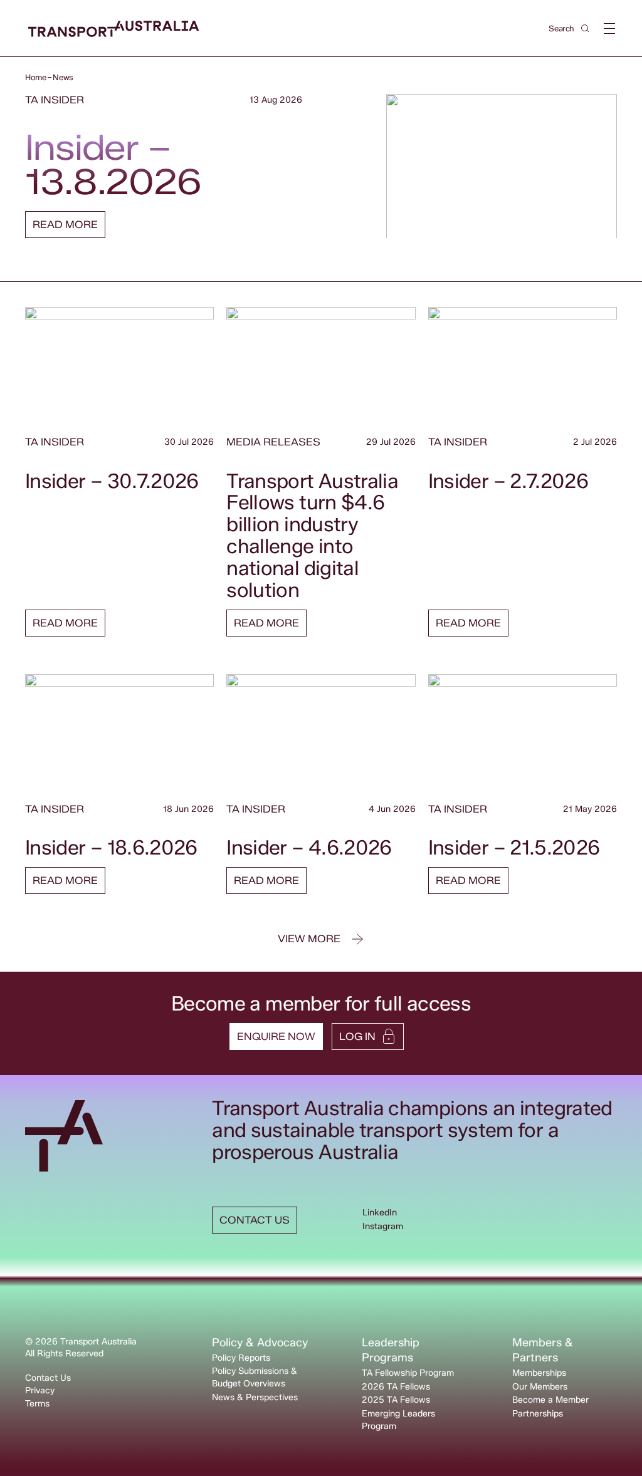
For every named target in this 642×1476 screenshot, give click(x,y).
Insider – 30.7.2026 (112, 481)
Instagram (382, 1226)
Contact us (254, 1220)
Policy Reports (241, 1358)
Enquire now (276, 1036)
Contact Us (48, 1378)
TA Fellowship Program (408, 1373)
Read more (65, 225)
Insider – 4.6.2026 (308, 847)
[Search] (585, 28)
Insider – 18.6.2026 (111, 847)
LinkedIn (379, 1212)
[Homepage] (114, 29)
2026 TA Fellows (396, 1386)
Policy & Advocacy (260, 1342)
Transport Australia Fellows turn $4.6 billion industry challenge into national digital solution (312, 535)
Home (35, 77)
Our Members (539, 1386)
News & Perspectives (255, 1397)
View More (309, 939)
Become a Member (550, 1400)
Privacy (40, 1390)
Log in (357, 1036)
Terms (37, 1403)
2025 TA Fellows (396, 1400)
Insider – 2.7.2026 (508, 481)
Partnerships (537, 1413)
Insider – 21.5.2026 (514, 847)
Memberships (539, 1373)
